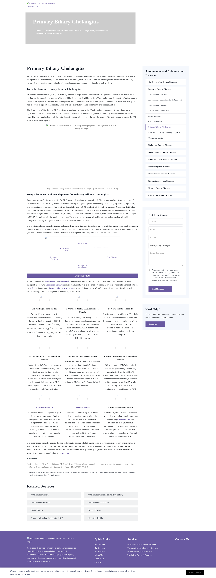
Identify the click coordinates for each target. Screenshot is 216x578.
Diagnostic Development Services (141, 544)
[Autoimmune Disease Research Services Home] (42, 5)
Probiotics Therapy (100, 248)
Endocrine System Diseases (160, 145)
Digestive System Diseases (96, 31)
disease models (123, 419)
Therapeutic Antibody (54, 258)
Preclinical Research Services (139, 555)
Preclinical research (55, 285)
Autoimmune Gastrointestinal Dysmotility (105, 495)
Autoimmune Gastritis (40, 495)
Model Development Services (139, 551)
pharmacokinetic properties (60, 288)
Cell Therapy (82, 243)
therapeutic (64, 281)
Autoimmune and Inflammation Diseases (62, 31)
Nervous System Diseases (159, 167)
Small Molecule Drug (66, 249)
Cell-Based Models (44, 407)
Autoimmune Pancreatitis (98, 502)
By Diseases (99, 544)
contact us (64, 453)
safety (32, 288)
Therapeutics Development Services (142, 548)
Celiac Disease (37, 510)
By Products (99, 551)
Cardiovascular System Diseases (162, 82)
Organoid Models (82, 407)
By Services (99, 548)
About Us (120, 5)
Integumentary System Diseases (162, 152)
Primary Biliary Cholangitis (159, 127)
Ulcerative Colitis (95, 518)
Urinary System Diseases (159, 188)
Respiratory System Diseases (161, 181)
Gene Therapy (112, 257)
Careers (155, 5)
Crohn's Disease (95, 510)
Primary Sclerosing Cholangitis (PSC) (47, 518)
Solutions (102, 5)
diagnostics (50, 281)
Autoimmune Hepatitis (40, 502)
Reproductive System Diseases (161, 174)
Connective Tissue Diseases (160, 195)
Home (87, 5)
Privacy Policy (24, 574)
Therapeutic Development (83, 267)
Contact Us (138, 5)
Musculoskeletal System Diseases (162, 159)
